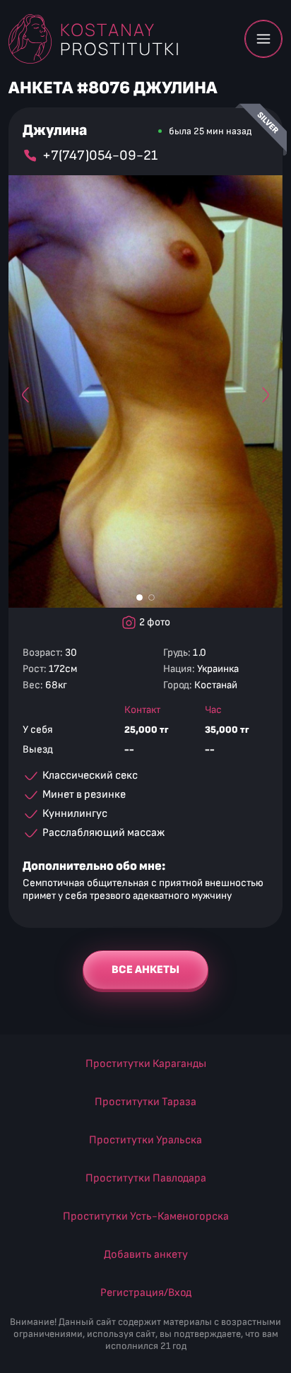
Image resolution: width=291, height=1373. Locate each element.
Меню (263, 39)
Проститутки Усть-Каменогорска (146, 1216)
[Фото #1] (139, 597)
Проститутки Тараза (145, 1102)
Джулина (55, 131)
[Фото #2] (151, 597)
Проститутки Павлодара (145, 1178)
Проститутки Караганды (145, 1064)
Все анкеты (145, 970)
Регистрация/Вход (145, 1293)
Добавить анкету (146, 1254)
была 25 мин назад (210, 131)
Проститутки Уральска (145, 1140)
